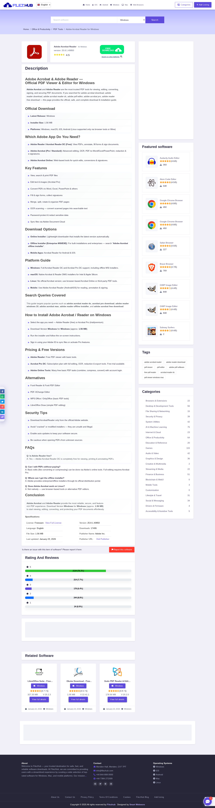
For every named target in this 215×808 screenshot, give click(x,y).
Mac (126, 5)
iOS (96, 5)
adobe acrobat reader (153, 362)
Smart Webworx (137, 804)
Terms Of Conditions (108, 797)
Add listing (159, 797)
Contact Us (70, 797)
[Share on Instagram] (2, 406)
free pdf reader (150, 372)
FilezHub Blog (142, 797)
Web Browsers (138, 5)
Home (88, 5)
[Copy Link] (2, 417)
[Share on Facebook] (2, 391)
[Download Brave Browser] (153, 267)
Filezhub (111, 804)
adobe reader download (175, 362)
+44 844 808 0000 (104, 775)
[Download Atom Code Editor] (153, 183)
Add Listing (204, 5)
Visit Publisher (102, 539)
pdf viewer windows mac (154, 377)
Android (105, 5)
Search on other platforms (111, 57)
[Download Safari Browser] (153, 246)
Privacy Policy (87, 797)
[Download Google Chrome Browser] (153, 204)
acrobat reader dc (168, 372)
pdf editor (161, 367)
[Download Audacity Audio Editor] (153, 161)
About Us (55, 797)
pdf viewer (148, 367)
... (86, 776)
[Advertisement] (78, 628)
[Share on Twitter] (2, 401)
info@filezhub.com (104, 771)
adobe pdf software (176, 367)
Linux (158, 782)
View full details (39, 699)
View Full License (53, 523)
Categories (185, 5)
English (45, 5)
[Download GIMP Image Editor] (153, 289)
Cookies (127, 797)
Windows (116, 5)
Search (154, 20)
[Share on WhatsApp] (2, 396)
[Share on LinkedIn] (2, 411)
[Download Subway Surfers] (153, 331)
